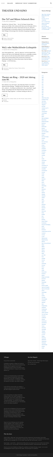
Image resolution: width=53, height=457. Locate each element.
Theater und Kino (10, 38)
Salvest (43, 290)
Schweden (43, 297)
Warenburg (44, 337)
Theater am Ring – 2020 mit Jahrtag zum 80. (18, 78)
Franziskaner (44, 150)
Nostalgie (43, 258)
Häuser (43, 180)
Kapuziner (43, 207)
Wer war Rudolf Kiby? (46, 21)
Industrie (43, 192)
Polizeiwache (44, 271)
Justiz (43, 202)
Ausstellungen (44, 113)
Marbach (43, 241)
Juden (43, 199)
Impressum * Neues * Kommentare (26, 3)
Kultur (43, 226)
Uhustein (43, 319)
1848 (42, 77)
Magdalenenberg (45, 239)
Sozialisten (44, 300)
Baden (43, 116)
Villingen (43, 331)
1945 (42, 96)
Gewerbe (43, 172)
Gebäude (10, 68)
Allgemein (44, 104)
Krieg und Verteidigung (46, 224)
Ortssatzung (44, 263)
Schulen (43, 295)
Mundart (43, 248)
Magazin (10, 3)
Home (3, 3)
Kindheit (43, 214)
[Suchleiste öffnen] (51, 3)
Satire (43, 293)
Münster (43, 250)
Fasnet (43, 140)
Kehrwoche (44, 211)
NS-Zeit (43, 260)
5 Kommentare (6, 69)
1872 (42, 84)
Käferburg (43, 204)
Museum (43, 251)
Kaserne (43, 209)
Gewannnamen (44, 170)
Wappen (43, 336)
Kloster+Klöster (45, 221)
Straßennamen (44, 309)
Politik (43, 270)
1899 (42, 91)
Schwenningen (44, 299)
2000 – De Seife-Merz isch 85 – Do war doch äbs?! (46, 58)
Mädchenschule (44, 238)
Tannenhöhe (44, 310)
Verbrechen (44, 324)
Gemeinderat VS (45, 165)
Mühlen (43, 246)
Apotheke (43, 109)
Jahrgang (43, 194)
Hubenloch (44, 189)
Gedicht (43, 163)
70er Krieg (44, 101)
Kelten (43, 212)
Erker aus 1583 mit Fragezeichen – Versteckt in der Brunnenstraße (46, 28)
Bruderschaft (44, 126)
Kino (13, 68)
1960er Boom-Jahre (45, 97)
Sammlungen (44, 292)
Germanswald (44, 167)
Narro (43, 256)
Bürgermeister (44, 130)
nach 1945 (18, 98)
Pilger (43, 268)
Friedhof (43, 153)
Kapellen (43, 206)
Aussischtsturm (44, 111)
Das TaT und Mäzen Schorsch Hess (18, 19)
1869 (42, 79)
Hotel (43, 187)
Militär (43, 244)
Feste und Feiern (6, 98)
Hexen (43, 182)
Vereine (43, 326)
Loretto (43, 236)
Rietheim (43, 280)
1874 (42, 87)
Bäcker (43, 114)
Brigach (43, 124)
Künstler (43, 228)
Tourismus (44, 315)
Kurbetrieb (44, 229)
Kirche (43, 217)
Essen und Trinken (45, 136)
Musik (43, 253)
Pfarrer (43, 266)
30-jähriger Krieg (45, 99)
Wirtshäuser (44, 342)
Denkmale (43, 133)
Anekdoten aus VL (45, 108)
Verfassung (44, 327)
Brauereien (44, 123)
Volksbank (43, 332)
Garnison (43, 155)
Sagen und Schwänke (45, 288)
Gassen (43, 158)
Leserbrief (43, 233)
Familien (43, 138)
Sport (43, 304)
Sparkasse (43, 302)
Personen (5, 38)
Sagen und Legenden (45, 287)
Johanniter (43, 195)
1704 (42, 75)
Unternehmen (4, 100)
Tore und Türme (45, 314)
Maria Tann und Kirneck (46, 243)
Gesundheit (44, 168)
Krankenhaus (44, 222)
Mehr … (4, 35)
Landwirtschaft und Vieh (46, 231)
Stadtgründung (44, 305)
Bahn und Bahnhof (45, 118)
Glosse (43, 175)
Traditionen (44, 317)
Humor (43, 190)
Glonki (43, 173)
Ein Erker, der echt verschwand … (34, 362)
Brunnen (43, 128)
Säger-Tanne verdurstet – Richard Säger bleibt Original (46, 16)
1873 (42, 86)
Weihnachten (44, 341)
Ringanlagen (44, 282)
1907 (42, 94)
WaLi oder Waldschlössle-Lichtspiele (19, 47)
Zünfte (43, 348)
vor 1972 (43, 334)
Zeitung (43, 346)
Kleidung (43, 219)
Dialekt (43, 135)
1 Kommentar (5, 101)
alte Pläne (43, 106)
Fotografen (44, 148)
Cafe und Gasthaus (45, 131)
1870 (42, 81)
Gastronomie (5, 68)
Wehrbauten (44, 339)
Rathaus (43, 275)
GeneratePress (34, 455)
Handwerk (43, 179)
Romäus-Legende (45, 285)
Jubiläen (43, 197)
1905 (42, 92)
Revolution (44, 278)
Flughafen (43, 146)
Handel (15, 98)
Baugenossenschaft (45, 121)
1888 (42, 89)
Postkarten (44, 273)
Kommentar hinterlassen (7, 39)
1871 (42, 82)
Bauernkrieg (44, 119)
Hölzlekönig (44, 185)
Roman (43, 283)
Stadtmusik (44, 307)
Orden (43, 261)
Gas (42, 157)
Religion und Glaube (45, 277)
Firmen (43, 145)
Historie (43, 184)
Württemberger (44, 344)
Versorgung (44, 329)
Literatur (43, 234)
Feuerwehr (44, 143)
